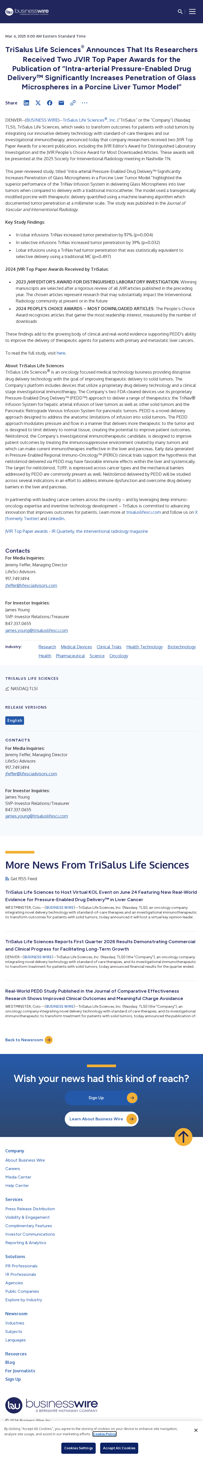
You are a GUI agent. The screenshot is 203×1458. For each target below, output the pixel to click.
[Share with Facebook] (49, 103)
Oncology (118, 655)
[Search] (180, 11)
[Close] (195, 1430)
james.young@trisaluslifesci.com (36, 630)
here (61, 353)
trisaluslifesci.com (143, 512)
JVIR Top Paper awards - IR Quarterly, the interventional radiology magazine (76, 531)
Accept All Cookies (119, 1448)
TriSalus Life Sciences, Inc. (89, 120)
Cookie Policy (104, 1434)
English (14, 720)
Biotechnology (182, 646)
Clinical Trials (109, 646)
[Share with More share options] (84, 103)
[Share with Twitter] (38, 103)
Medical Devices (76, 646)
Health (45, 655)
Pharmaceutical (70, 655)
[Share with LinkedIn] (26, 103)
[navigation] (192, 11)
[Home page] (27, 12)
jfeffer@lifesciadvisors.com (31, 585)
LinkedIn (56, 518)
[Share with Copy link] (73, 103)
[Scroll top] (183, 1137)
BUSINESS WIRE (42, 120)
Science (97, 655)
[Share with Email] (61, 103)
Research (47, 646)
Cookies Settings (78, 1448)
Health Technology (144, 646)
